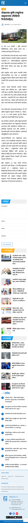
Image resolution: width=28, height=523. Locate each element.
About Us (3, 476)
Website (3, 236)
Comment (4, 206)
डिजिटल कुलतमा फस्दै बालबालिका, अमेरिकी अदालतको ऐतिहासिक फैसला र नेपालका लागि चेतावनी (16, 458)
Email (3, 228)
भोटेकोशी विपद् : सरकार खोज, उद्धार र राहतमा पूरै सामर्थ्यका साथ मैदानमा (16, 450)
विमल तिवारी (7, 25)
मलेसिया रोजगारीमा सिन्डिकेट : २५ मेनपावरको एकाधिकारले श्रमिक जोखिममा (16, 466)
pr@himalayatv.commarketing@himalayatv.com (18, 508)
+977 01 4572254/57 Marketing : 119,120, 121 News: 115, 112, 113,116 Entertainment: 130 (17, 502)
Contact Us (10, 476)
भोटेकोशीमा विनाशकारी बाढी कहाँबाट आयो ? (15, 414)
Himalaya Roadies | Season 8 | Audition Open (12, 489)
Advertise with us (19, 476)
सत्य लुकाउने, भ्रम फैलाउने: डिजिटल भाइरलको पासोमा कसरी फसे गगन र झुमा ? (16, 408)
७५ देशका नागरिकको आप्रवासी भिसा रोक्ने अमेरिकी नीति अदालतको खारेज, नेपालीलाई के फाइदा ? (16, 441)
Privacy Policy (4, 478)
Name (3, 221)
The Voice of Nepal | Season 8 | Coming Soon (12, 487)
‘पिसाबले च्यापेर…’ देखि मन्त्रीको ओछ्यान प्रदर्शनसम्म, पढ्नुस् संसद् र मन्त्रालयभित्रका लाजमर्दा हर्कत (15, 400)
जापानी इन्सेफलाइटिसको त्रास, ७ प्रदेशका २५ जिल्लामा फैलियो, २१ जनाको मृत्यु (15, 427)
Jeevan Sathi (4, 491)
